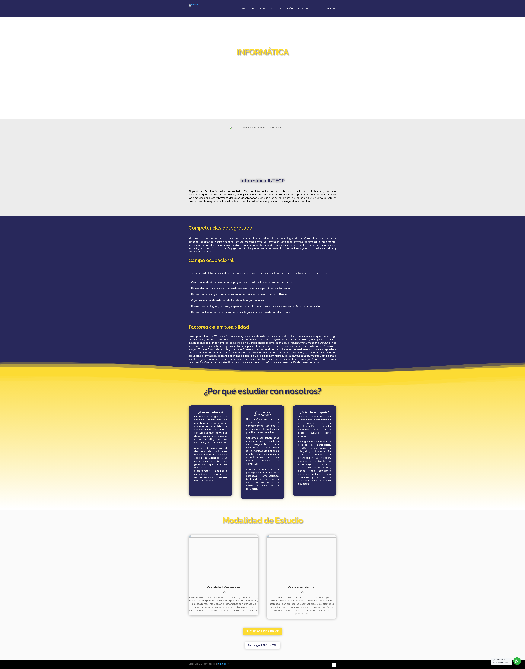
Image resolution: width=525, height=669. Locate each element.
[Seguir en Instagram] (334, 665)
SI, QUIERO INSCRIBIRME (262, 631)
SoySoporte (224, 664)
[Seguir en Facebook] (319, 665)
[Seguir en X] (327, 665)
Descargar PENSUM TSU (262, 645)
